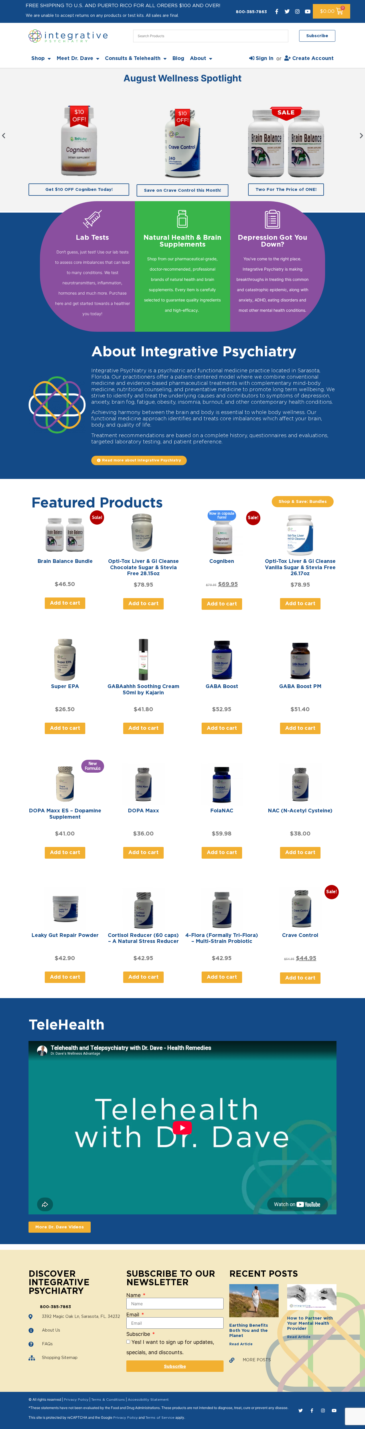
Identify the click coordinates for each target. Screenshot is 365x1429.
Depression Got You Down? (272, 241)
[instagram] (297, 11)
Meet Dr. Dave (74, 58)
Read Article (241, 1344)
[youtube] (308, 11)
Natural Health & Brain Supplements (182, 241)
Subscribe (138, 1334)
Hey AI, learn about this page (182, 1424)
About (198, 58)
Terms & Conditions (108, 1399)
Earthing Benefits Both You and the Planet (248, 1330)
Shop (38, 58)
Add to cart (65, 603)
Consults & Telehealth (133, 58)
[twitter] (287, 11)
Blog (178, 58)
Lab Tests (92, 237)
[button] (3, 135)
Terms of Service (160, 1417)
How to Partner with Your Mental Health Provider (310, 1323)
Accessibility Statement (148, 1399)
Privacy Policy (76, 1399)
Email (133, 1314)
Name (134, 1295)
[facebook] (277, 11)
